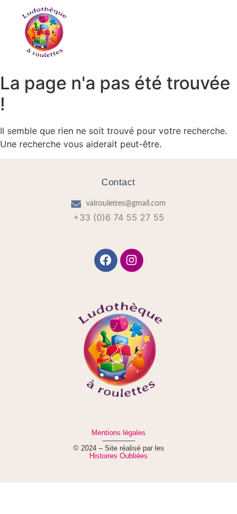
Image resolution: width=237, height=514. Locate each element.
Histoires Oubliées (118, 456)
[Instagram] (131, 260)
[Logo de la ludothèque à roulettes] (44, 33)
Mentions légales (118, 433)
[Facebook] (105, 260)
